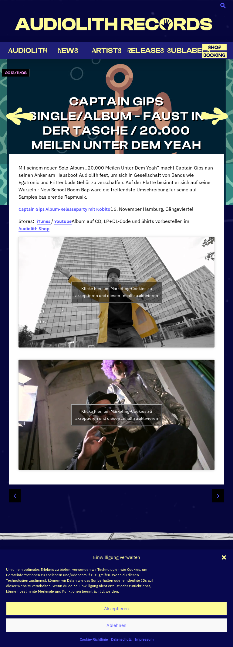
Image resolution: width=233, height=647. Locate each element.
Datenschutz (121, 639)
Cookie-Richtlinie (94, 639)
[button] (224, 557)
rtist (107, 50)
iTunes (44, 221)
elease (145, 50)
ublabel (188, 50)
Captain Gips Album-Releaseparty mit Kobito (64, 209)
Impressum (144, 639)
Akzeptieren (116, 608)
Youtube (63, 221)
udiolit (27, 50)
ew (68, 50)
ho (214, 47)
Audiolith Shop (34, 228)
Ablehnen (116, 625)
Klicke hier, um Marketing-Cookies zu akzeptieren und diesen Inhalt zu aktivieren (116, 292)
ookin (214, 55)
